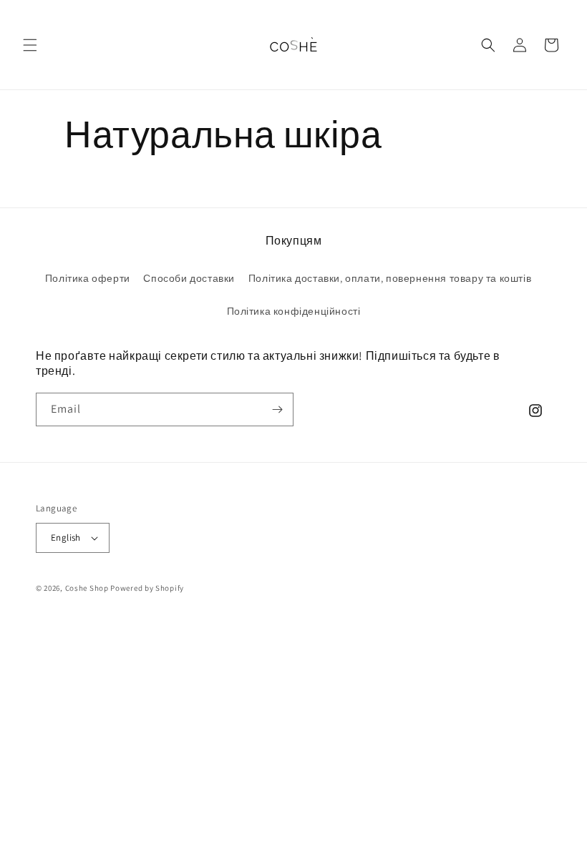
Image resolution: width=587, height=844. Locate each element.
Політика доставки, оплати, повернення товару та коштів (389, 278)
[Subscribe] (277, 409)
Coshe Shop (87, 588)
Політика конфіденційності (294, 311)
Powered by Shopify (147, 588)
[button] (30, 45)
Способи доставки (189, 278)
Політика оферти (87, 278)
